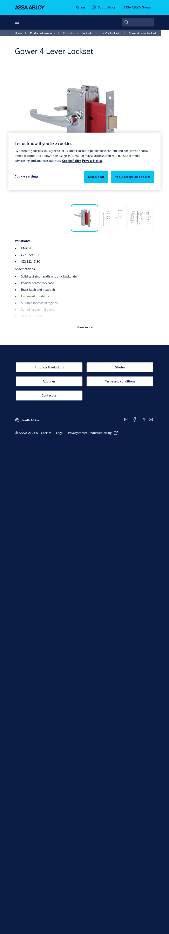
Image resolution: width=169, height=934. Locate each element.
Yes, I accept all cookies (133, 177)
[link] (80, 7)
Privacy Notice (92, 161)
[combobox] (138, 22)
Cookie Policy (71, 161)
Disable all (96, 177)
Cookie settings (27, 176)
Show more (84, 327)
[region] (84, 161)
